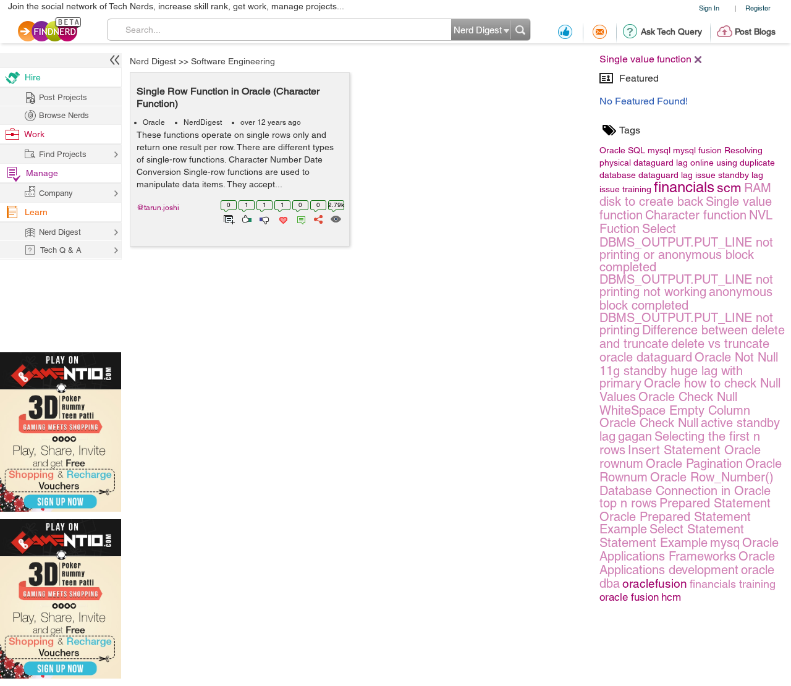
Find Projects (63, 154)
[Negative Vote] (263, 218)
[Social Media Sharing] (317, 218)
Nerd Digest (153, 61)
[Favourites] (282, 218)
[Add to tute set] (227, 218)
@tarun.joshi (158, 207)
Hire (33, 77)
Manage (42, 173)
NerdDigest (203, 122)
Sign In (709, 8)
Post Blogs (755, 31)
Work (34, 134)
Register (758, 8)
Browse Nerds (64, 115)
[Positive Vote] (245, 218)
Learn (36, 212)
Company (56, 193)
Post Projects (63, 97)
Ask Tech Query (671, 31)
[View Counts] (335, 218)
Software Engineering (233, 61)
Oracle (154, 122)
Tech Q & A (61, 250)
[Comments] (299, 218)
